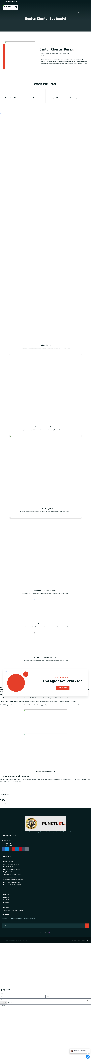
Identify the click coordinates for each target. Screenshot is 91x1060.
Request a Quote (36, 779)
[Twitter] (7, 849)
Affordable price (74, 98)
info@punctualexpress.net (10, 1)
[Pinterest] (20, 849)
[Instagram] (10, 849)
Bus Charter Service (45, 624)
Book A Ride (32, 12)
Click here (84, 1030)
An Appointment (55, 667)
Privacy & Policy (84, 940)
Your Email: (4, 1035)
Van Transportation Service (45, 427)
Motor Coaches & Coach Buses (45, 590)
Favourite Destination (21, 12)
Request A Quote (41, 12)
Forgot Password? (5, 983)
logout (31, 948)
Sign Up (13, 983)
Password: (3, 967)
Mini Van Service (45, 345)
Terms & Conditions (76, 940)
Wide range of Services (55, 98)
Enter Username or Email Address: (10, 958)
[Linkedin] (17, 849)
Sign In (78, 12)
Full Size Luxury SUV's (45, 509)
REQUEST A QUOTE (63, 687)
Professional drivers (11, 98)
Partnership (51, 12)
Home (38, 22)
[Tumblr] (23, 849)
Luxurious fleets (31, 98)
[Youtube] (13, 849)
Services (11, 12)
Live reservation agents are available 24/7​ (45, 771)
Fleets (5, 12)
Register (73, 12)
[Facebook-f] (3, 849)
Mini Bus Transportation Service (45, 657)
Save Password (6, 986)
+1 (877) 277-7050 (20, 779)
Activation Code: (5, 1044)
